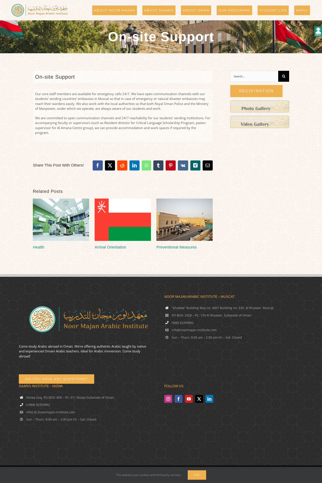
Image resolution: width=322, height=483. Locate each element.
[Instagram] (168, 399)
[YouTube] (189, 399)
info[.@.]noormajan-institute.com (50, 412)
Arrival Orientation (110, 247)
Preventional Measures (176, 247)
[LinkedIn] (209, 399)
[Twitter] (199, 399)
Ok (197, 475)
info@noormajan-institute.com (194, 330)
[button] (36, 226)
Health (38, 247)
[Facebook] (178, 399)
